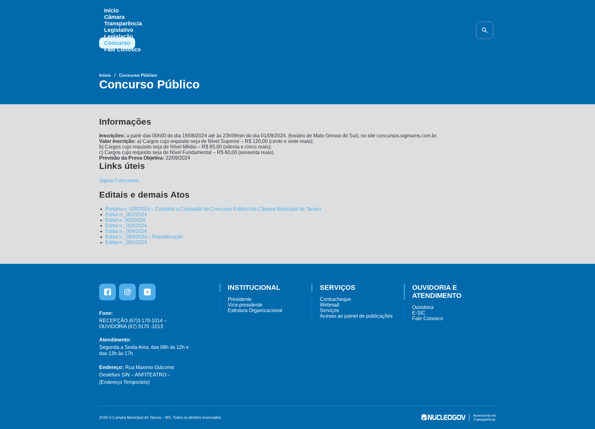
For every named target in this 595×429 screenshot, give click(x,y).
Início (111, 10)
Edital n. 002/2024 (125, 220)
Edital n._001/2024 (126, 214)
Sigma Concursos (119, 180)
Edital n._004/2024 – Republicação (144, 236)
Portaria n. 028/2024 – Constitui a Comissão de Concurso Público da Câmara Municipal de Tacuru (213, 209)
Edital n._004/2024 (126, 231)
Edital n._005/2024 (126, 242)
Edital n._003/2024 (126, 225)
